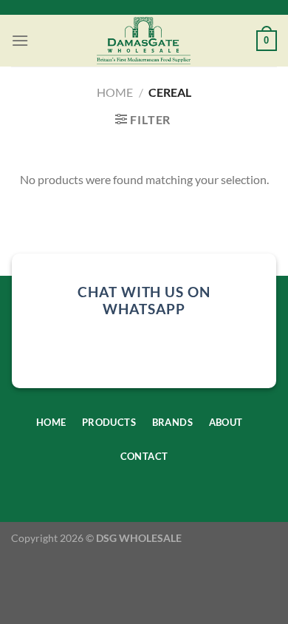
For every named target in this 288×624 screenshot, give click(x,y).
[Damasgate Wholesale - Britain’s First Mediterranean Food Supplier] (143, 41)
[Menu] (20, 40)
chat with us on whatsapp (144, 300)
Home (115, 92)
